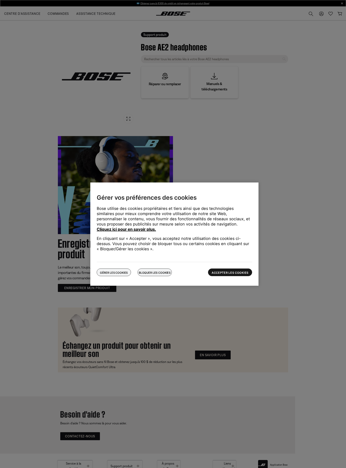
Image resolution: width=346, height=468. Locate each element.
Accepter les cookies (230, 272)
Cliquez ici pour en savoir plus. (126, 229)
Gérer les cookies (114, 272)
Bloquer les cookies (155, 272)
